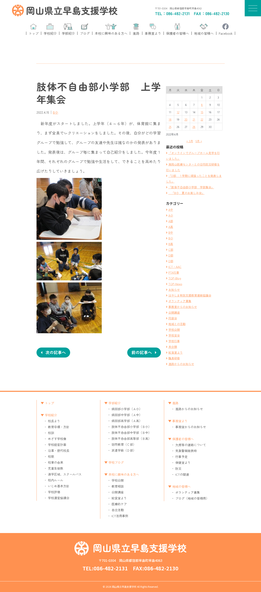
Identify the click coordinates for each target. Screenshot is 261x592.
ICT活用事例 (120, 516)
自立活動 (118, 510)
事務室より (180, 421)
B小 (55, 112)
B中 (170, 232)
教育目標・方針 (58, 427)
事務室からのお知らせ (182, 307)
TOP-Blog (174, 278)
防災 (178, 468)
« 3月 (189, 141)
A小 (170, 215)
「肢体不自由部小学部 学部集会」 (191, 187)
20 (186, 119)
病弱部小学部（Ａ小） (127, 409)
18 (170, 119)
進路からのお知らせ (181, 364)
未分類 (172, 347)
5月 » (199, 141)
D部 (170, 255)
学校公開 (174, 330)
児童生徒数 (55, 468)
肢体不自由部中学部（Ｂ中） (131, 432)
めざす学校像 (57, 439)
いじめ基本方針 (58, 486)
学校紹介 (51, 415)
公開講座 (174, 312)
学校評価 (54, 492)
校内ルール (55, 480)
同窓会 (172, 318)
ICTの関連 (182, 474)
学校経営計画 (57, 444)
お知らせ (174, 290)
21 (194, 119)
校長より (54, 421)
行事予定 (181, 456)
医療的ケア (119, 504)
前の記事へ (142, 352)
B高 (170, 244)
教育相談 (118, 486)
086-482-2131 (178, 13)
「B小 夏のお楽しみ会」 (186, 193)
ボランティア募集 (179, 301)
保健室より (183, 462)
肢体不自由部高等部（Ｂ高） (131, 438)
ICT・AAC (174, 267)
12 (178, 112)
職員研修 (174, 358)
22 (202, 119)
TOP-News (175, 284)
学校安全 (174, 335)
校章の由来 (55, 462)
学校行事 (174, 341)
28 (193, 127)
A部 (170, 221)
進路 (175, 403)
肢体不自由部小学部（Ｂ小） (131, 426)
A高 (170, 227)
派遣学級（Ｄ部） (124, 450)
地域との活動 (177, 324)
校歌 (51, 456)
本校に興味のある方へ (123, 474)
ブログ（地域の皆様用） (192, 498)
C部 (170, 250)
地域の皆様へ (181, 486)
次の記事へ (55, 352)
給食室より (175, 352)
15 (202, 112)
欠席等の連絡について (190, 445)
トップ (49, 403)
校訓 (51, 433)
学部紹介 (114, 403)
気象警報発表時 (186, 451)
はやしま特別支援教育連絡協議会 (189, 295)
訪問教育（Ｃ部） (124, 444)
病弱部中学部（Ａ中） (127, 415)
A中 (170, 210)
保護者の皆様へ (183, 439)
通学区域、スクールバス (65, 474)
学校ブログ (116, 462)
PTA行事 (173, 272)
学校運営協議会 (58, 498)
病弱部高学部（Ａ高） (127, 421)
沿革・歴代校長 (58, 450)
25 (170, 127)
